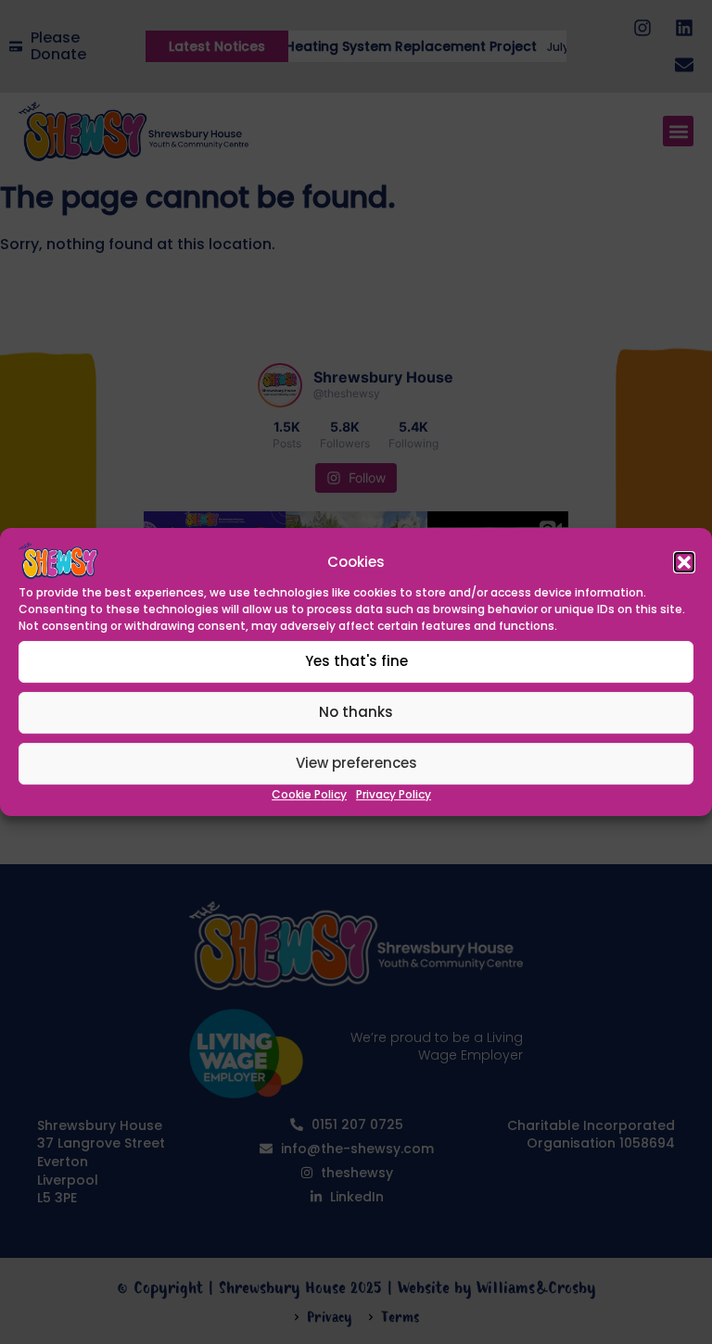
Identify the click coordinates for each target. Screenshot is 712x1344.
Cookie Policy (309, 794)
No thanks (356, 712)
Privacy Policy (393, 794)
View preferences (356, 763)
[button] (684, 562)
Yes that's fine (356, 662)
